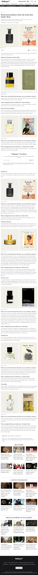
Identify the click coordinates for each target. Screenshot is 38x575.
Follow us (30, 50)
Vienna (35, 386)
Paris (7, 263)
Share (3, 50)
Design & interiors (14, 3)
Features (17, 22)
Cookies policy (5, 564)
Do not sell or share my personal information (26, 564)
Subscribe (32, 1)
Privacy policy (31, 562)
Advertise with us (12, 564)
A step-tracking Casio (32, 5)
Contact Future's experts (13, 562)
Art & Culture (21, 3)
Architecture (8, 3)
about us (6, 562)
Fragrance (2, 12)
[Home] (3, 4)
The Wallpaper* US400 (22, 5)
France (34, 144)
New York (15, 281)
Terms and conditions (23, 562)
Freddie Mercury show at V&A (11, 5)
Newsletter (35, 50)
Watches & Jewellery (28, 3)
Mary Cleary (4, 22)
